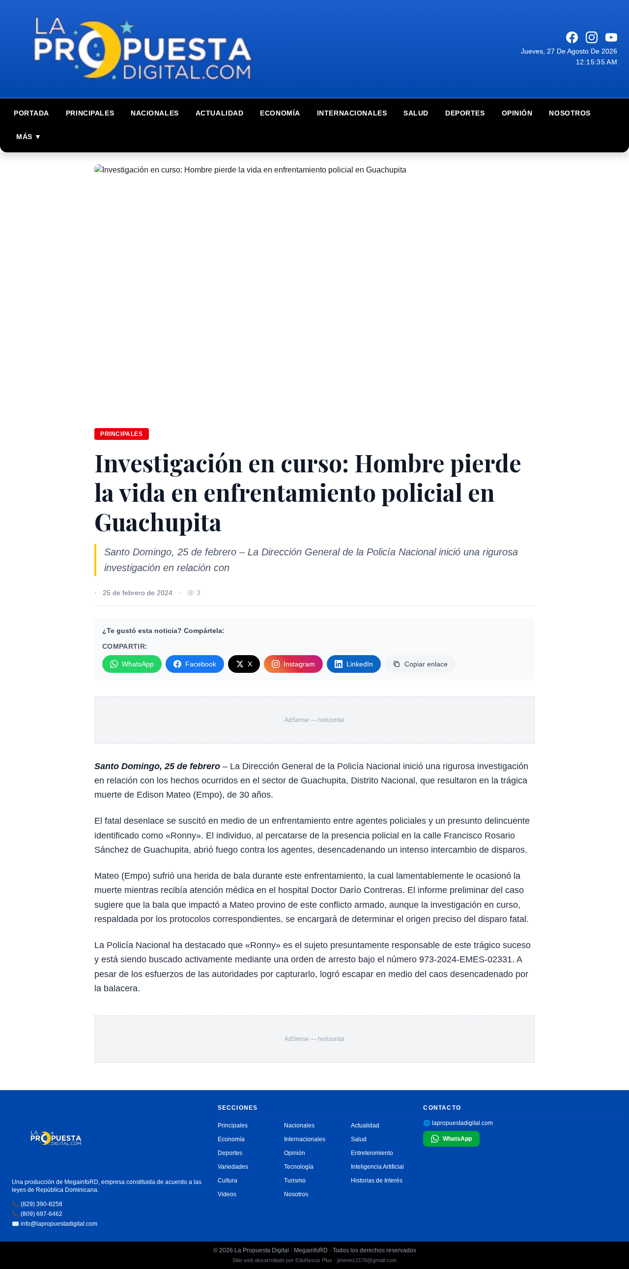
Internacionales (352, 113)
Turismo (295, 1180)
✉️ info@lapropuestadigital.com (54, 1223)
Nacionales (155, 113)
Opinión (517, 113)
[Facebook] (572, 37)
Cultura (227, 1180)
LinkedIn (359, 664)
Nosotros (569, 113)
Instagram (299, 664)
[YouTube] (611, 37)
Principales (90, 113)
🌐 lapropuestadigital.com (458, 1123)
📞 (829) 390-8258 (37, 1204)
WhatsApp (138, 664)
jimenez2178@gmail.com (367, 1260)
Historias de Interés (376, 1180)
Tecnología (299, 1166)
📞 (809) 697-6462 (37, 1214)
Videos (227, 1194)
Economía (280, 113)
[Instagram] (592, 37)
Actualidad (220, 113)
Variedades (233, 1166)
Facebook (200, 664)
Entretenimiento (372, 1153)
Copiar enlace (426, 664)
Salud (416, 113)
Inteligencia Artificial (377, 1166)
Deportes (465, 113)
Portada (31, 113)
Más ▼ (29, 137)
